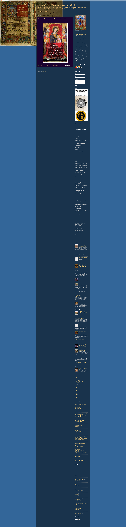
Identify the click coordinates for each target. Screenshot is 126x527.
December (77, 380)
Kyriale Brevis (77, 426)
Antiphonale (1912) (77, 407)
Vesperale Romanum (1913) (78, 456)
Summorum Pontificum (78, 508)
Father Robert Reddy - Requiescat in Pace (81, 290)
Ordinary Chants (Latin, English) (79, 439)
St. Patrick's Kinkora (77, 504)
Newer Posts (40, 69)
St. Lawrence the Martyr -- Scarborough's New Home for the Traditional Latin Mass (83, 245)
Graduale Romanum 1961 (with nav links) (80, 417)
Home (55, 69)
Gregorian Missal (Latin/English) (79, 420)
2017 (76, 390)
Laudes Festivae (77, 427)
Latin (75, 489)
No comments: (62, 65)
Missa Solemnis (77, 491)
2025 (76, 377)
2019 (76, 387)
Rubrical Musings (77, 496)
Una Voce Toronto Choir (78, 513)
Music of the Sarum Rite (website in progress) (80, 433)
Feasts (75, 484)
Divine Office (76, 481)
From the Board (77, 485)
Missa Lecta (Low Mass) (78, 490)
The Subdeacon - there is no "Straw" (83, 258)
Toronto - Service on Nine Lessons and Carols (52, 19)
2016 (76, 391)
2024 (76, 379)
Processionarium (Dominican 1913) (80, 443)
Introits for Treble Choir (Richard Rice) (80, 422)
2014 (76, 394)
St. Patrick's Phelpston (78, 505)
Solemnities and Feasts (78, 499)
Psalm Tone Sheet (77, 449)
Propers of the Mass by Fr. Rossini (79, 446)
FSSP (75, 486)
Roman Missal (77, 494)
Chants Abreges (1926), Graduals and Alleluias (80, 410)
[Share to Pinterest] (69, 65)
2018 (76, 388)
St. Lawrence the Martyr (78, 501)
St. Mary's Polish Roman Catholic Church (80, 503)
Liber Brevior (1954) (78, 429)
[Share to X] (67, 65)
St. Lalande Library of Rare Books (79, 453)
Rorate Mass (76, 495)
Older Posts (70, 69)
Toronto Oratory (77, 509)
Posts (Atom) (44, 71)
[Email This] (65, 65)
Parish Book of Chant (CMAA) (79, 442)
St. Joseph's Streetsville (78, 500)
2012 (76, 397)
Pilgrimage (76, 493)
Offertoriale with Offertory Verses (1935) (80, 434)
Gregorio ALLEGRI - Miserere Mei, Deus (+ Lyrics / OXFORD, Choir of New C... (83, 279)
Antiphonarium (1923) (78, 408)
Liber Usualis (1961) (77, 430)
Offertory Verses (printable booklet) (80, 436)
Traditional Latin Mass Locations (79, 510)
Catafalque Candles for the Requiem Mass (81, 296)
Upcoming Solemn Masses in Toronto (83, 302)
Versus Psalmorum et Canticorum (79, 455)
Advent (76, 476)
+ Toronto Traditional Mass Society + (56, 4)
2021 (76, 384)
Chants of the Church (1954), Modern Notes (81, 411)
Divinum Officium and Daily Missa (80, 318)
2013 (76, 396)
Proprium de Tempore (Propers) (79, 447)
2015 (76, 393)
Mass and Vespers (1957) (78, 431)
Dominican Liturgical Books (79, 414)
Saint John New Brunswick (78, 498)
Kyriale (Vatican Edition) (78, 425)
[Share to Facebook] (68, 65)
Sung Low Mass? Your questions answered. (81, 272)
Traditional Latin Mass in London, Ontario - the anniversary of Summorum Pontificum (82, 266)
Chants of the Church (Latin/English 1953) (81, 413)
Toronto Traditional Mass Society (81, 34)
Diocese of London (77, 480)
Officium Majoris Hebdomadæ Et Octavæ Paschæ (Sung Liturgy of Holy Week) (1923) (81, 438)
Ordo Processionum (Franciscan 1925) (80, 440)
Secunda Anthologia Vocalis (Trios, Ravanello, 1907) (80, 451)
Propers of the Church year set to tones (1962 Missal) (81, 445)
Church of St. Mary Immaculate (79, 479)
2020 (76, 386)
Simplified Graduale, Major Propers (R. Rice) (81, 452)
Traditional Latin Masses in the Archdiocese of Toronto (83, 283)
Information (76, 488)
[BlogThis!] (66, 65)
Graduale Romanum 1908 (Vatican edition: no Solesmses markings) (81, 416)
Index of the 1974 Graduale (78, 421)
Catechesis (76, 478)
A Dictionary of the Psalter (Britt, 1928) (80, 404)
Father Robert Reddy (77, 483)
